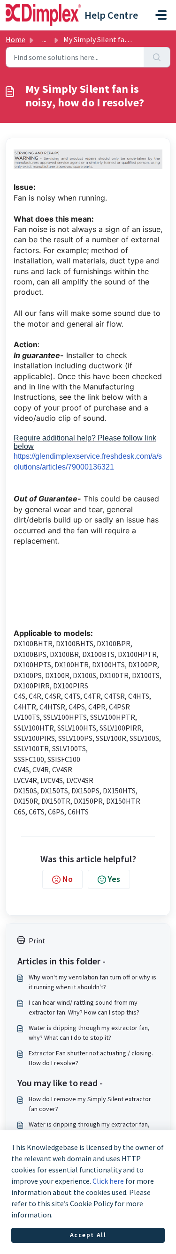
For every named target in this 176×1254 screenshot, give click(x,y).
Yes (114, 878)
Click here (108, 1181)
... (44, 39)
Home (15, 39)
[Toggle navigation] (161, 15)
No (67, 878)
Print (37, 940)
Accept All (88, 1235)
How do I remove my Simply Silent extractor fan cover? (90, 1104)
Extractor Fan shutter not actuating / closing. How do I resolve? (91, 1058)
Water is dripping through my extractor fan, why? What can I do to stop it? (89, 1032)
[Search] (157, 57)
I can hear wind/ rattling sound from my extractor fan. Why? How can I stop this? (84, 1007)
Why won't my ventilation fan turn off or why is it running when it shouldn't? (92, 982)
